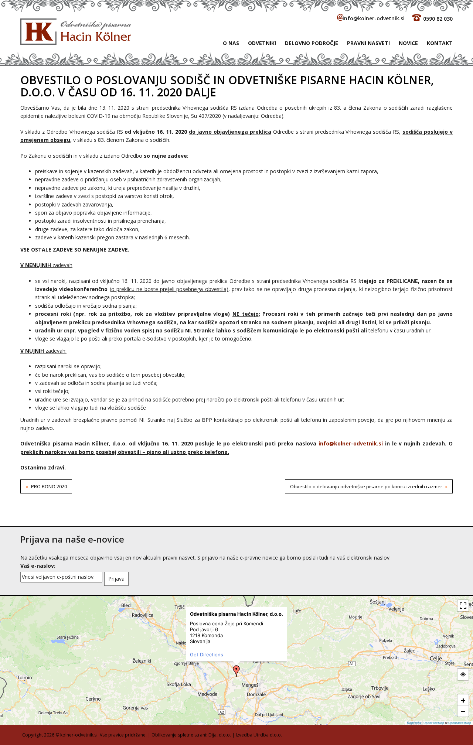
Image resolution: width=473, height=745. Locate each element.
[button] (236, 671)
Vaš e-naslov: (37, 565)
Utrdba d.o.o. (267, 735)
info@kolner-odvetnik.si (374, 18)
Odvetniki (262, 43)
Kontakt (440, 43)
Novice (408, 43)
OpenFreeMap (433, 723)
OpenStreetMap (459, 723)
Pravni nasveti (368, 43)
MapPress (414, 723)
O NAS (231, 43)
